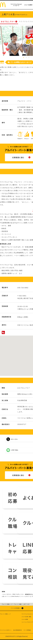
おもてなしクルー (8, 21)
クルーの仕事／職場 (26, 616)
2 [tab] (26, 58)
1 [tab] (23, 58)
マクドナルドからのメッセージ (16, 5)
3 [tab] (29, 58)
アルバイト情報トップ (5, 614)
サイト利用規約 (27, 630)
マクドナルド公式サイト (6, 630)
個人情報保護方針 (17, 630)
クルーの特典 (25, 619)
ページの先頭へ (16, 608)
